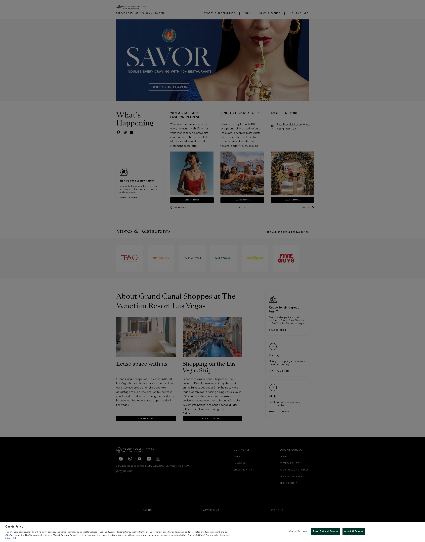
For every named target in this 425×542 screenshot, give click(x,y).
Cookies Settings (298, 531)
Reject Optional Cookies (325, 531)
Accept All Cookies (353, 531)
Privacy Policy (11, 539)
